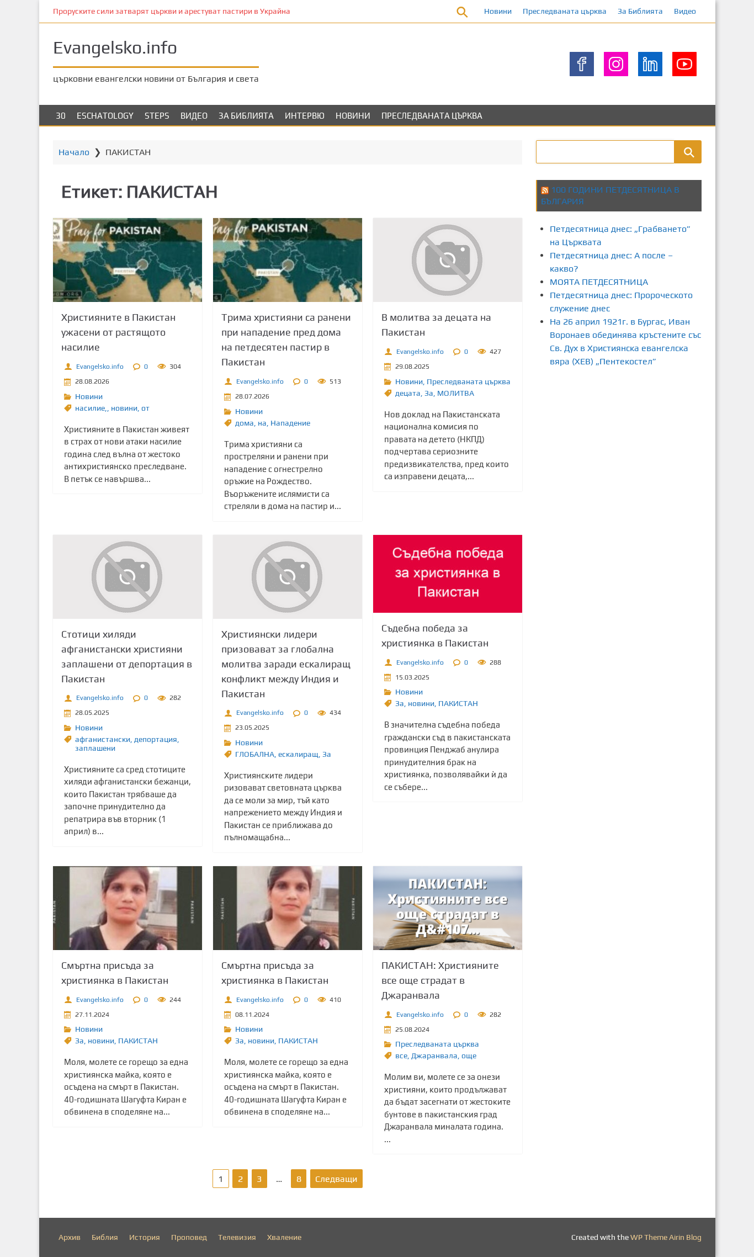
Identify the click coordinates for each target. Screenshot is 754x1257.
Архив (70, 1237)
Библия (105, 1237)
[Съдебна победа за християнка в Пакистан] (447, 574)
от (145, 408)
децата (408, 393)
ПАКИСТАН (458, 703)
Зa (428, 393)
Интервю (305, 115)
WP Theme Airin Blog (666, 1237)
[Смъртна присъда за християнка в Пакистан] (127, 908)
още (468, 1055)
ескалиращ (298, 754)
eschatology (105, 115)
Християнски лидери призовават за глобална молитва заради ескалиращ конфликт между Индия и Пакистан (286, 663)
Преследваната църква (565, 11)
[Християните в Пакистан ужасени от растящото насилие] (127, 260)
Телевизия (237, 1237)
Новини (498, 11)
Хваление (284, 1237)
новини (124, 408)
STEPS (157, 115)
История (144, 1237)
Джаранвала (434, 1055)
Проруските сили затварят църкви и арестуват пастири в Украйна (171, 11)
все (401, 1055)
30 (61, 115)
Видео (685, 11)
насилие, (91, 408)
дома (244, 422)
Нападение (290, 422)
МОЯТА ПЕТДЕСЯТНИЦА (599, 282)
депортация (155, 739)
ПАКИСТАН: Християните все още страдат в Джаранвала (440, 980)
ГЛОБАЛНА (254, 754)
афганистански (102, 739)
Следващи (336, 1179)
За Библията (640, 11)
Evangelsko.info (115, 47)
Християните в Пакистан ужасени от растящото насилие (118, 332)
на (262, 422)
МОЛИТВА (455, 393)
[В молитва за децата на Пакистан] (447, 260)
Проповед (189, 1237)
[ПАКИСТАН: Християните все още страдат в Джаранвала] (447, 908)
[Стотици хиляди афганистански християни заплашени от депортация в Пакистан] (127, 577)
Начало (74, 152)
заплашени (95, 748)
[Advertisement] (645, 471)
